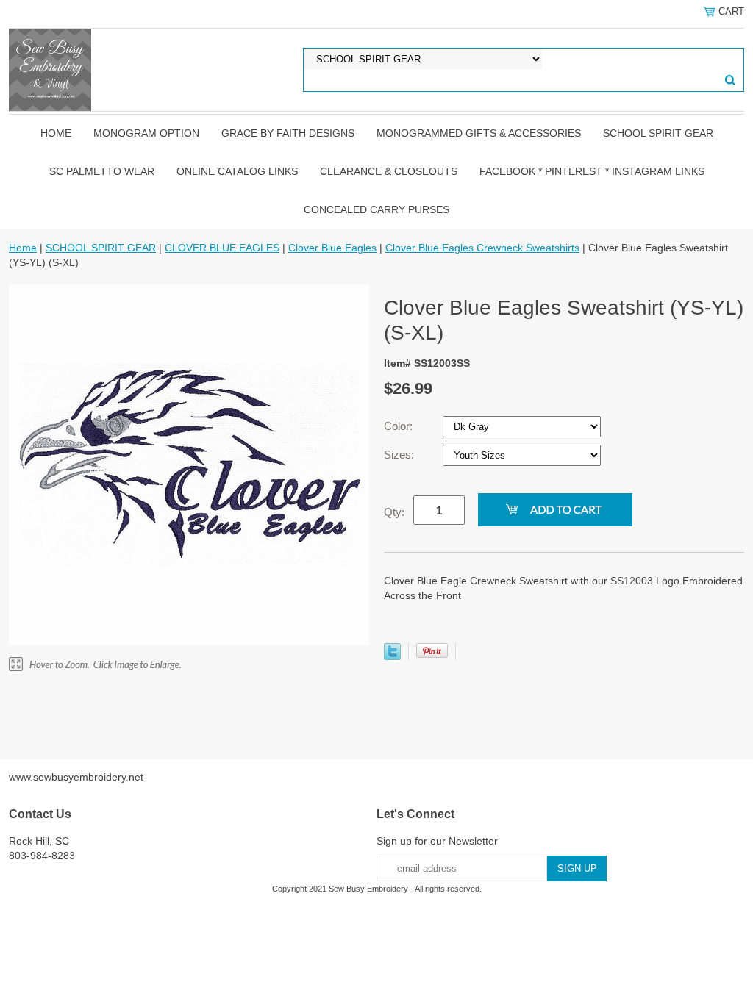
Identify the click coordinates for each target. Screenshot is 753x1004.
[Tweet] (392, 656)
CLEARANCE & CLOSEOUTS (388, 171)
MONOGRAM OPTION (146, 133)
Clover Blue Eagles (332, 248)
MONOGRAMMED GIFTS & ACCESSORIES (478, 133)
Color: (399, 426)
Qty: (394, 512)
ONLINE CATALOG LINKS (237, 171)
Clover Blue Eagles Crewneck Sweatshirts (482, 248)
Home (55, 133)
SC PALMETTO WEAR (101, 171)
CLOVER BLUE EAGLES (222, 248)
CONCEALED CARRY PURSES (376, 209)
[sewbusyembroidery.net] (50, 69)
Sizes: (400, 454)
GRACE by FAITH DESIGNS (287, 133)
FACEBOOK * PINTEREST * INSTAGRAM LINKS (591, 171)
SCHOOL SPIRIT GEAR (658, 133)
